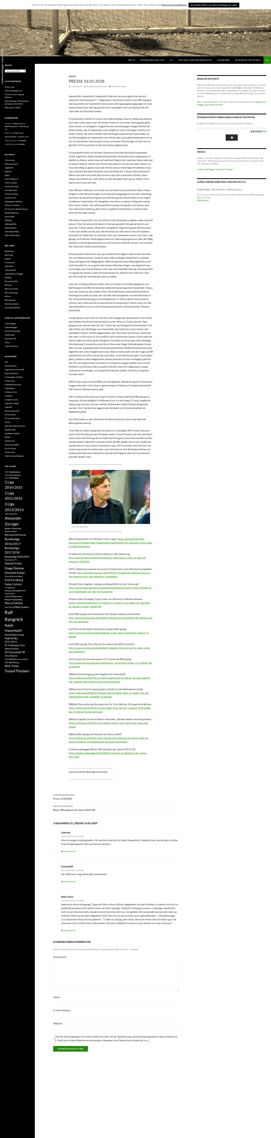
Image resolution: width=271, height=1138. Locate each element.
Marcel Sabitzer (14, 603)
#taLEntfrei (9, 251)
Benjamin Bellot (11, 531)
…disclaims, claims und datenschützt (195, 60)
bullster (8, 259)
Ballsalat (8, 171)
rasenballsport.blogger (14, 274)
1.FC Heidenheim (12, 472)
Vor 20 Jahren (10, 448)
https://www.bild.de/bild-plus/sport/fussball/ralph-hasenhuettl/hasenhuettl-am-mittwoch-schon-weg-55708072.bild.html (111, 542)
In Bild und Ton (11, 392)
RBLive (8, 296)
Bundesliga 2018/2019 (17, 556)
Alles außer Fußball (12, 107)
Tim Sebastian (11, 659)
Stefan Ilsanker (12, 648)
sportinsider (10, 216)
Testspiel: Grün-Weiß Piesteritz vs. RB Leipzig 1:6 (17, 126)
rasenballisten (10, 270)
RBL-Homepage (11, 292)
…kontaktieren (223, 60)
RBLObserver (10, 300)
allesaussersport (11, 164)
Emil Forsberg (14, 580)
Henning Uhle (10, 137)
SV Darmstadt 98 (15, 652)
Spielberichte (10, 429)
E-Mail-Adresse (62, 1010)
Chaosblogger (10, 323)
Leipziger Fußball (12, 403)
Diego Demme (14, 568)
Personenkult (10, 414)
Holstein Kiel (9, 593)
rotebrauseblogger (96, 86)
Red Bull (8, 634)
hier (146, 1040)
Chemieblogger (11, 327)
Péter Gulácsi (21, 606)
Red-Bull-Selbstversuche (15, 426)
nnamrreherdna (11, 346)
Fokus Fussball (11, 183)
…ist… (171, 60)
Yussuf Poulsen (17, 671)
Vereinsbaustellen (12, 444)
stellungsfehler (11, 224)
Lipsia (7, 342)
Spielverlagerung (12, 213)
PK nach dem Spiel (12, 418)
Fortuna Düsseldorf (13, 590)
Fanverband (10, 262)
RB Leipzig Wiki (11, 281)
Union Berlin (23, 659)
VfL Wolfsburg (12, 662)
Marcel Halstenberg (14, 599)
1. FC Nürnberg (12, 478)
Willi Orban (12, 666)
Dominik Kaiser (15, 572)
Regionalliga (18, 634)
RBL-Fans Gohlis (11, 289)
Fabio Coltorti (13, 584)
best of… (132, 60)
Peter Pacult (9, 607)
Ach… (7, 362)
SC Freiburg (11, 645)
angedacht (9, 168)
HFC (24, 591)
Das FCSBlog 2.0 (11, 179)
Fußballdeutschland (13, 384)
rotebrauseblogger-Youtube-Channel (215, 169)
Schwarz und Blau (12, 205)
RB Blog (8, 277)
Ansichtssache (10, 366)
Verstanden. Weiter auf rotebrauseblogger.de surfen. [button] (213, 5)
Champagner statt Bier (14, 377)
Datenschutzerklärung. (174, 4)
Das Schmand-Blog (12, 331)
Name (57, 997)
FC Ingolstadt (10, 588)
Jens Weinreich (11, 190)
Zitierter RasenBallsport (14, 456)
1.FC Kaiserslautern (13, 475)
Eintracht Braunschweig (14, 576)
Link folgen (236, 87)
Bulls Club (9, 255)
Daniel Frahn (13, 563)
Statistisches (10, 441)
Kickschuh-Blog (11, 194)
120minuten (10, 160)
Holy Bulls (9, 266)
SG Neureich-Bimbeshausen (16, 209)
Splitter (8, 437)
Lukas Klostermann (13, 596)
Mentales (22, 140)
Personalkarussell (12, 411)
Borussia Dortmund (15, 534)
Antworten (70, 851)
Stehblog (8, 220)
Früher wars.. (10, 381)
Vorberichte (10, 452)
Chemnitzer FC (11, 560)
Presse (72, 76)
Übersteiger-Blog (12, 231)
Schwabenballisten (12, 307)
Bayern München (13, 528)
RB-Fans (8, 285)
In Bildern (9, 396)
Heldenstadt (10, 335)
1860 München (11, 514)
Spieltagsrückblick (12, 433)
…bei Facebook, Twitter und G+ (247, 60)
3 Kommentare (119, 86)
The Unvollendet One (13, 91)
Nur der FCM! (10, 198)
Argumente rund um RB (14, 369)
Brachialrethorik (11, 373)
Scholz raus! (10, 87)
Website (57, 1023)
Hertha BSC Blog (11, 186)
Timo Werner (11, 655)
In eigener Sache (11, 399)
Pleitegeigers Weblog (13, 201)
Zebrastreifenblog (12, 235)
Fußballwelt (9, 388)
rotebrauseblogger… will (152, 60)
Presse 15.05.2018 (64, 797)
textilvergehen (10, 228)
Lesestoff (8, 407)
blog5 (7, 175)
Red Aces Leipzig (11, 304)
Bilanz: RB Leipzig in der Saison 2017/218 (74, 808)
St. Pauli (21, 645)
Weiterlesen (203, 200)
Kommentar (60, 956)
